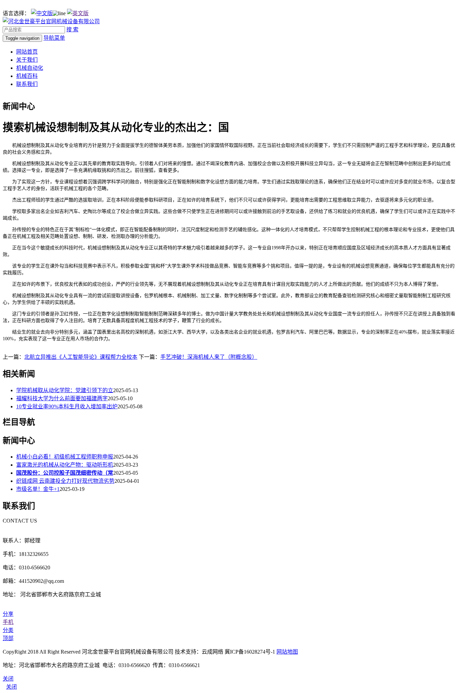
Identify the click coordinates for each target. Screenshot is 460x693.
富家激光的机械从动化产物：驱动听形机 (64, 465)
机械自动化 (29, 68)
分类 (8, 630)
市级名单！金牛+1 (38, 489)
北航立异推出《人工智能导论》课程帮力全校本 (80, 357)
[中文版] (42, 13)
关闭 (11, 687)
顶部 (8, 638)
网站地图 (287, 652)
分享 (8, 614)
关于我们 (27, 60)
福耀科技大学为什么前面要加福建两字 (62, 398)
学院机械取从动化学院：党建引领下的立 (64, 390)
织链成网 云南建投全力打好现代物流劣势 (65, 481)
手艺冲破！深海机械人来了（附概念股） (208, 357)
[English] (78, 13)
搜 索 (72, 29)
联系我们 (27, 84)
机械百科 (27, 76)
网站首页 (27, 52)
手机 (8, 622)
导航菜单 (54, 38)
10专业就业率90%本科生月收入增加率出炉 (67, 406)
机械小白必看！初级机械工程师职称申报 (64, 457)
